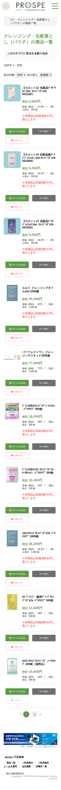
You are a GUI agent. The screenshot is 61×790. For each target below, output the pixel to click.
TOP (12, 19)
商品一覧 (11, 762)
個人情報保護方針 (15, 773)
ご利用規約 (43, 762)
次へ (40, 714)
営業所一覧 (41, 766)
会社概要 (26, 766)
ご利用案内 (27, 762)
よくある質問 (10, 766)
